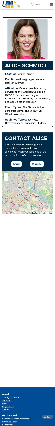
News (4, 403)
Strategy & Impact (10, 397)
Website (37, 164)
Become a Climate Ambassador (16, 418)
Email (16, 164)
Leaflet (35, 213)
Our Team (6, 400)
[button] (6, 175)
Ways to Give (8, 406)
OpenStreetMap (46, 213)
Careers (5, 409)
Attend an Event (9, 421)
